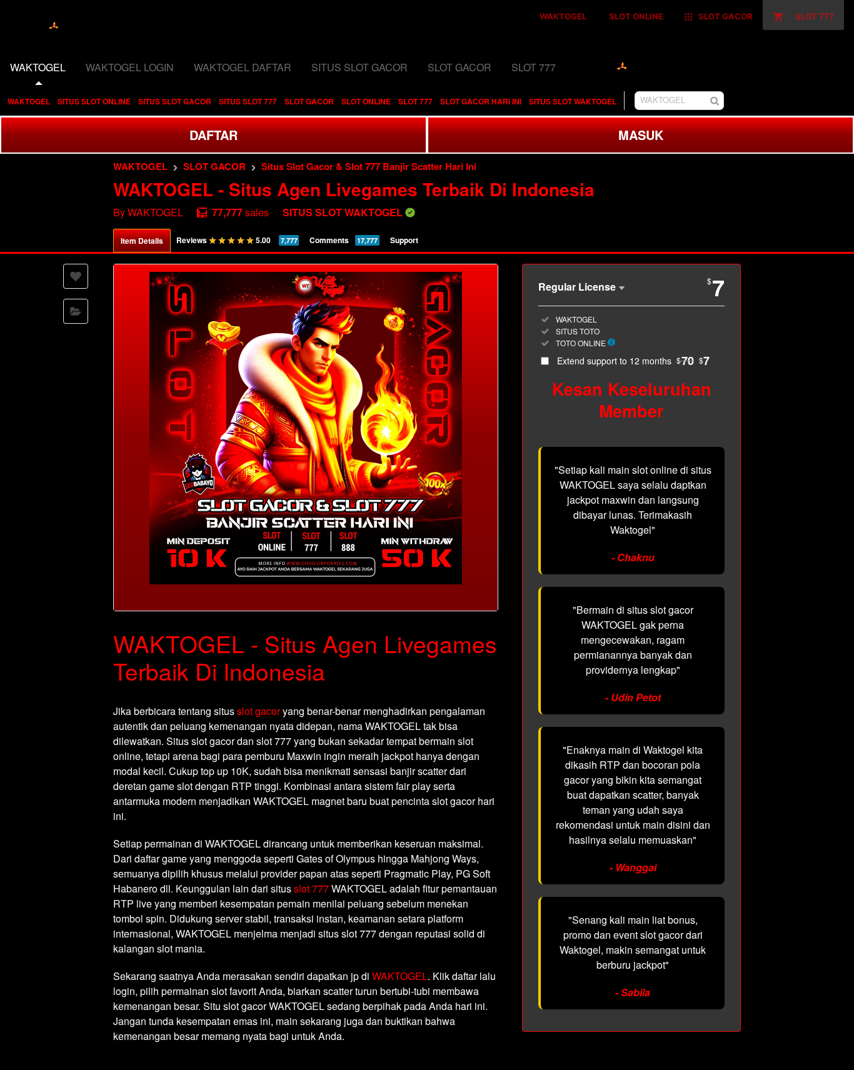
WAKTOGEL (29, 101)
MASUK (640, 135)
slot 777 (311, 888)
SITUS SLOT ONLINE (94, 101)
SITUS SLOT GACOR (174, 101)
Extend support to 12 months (633, 360)
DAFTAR (213, 135)
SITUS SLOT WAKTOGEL (572, 101)
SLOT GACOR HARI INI (480, 101)
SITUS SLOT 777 (248, 101)
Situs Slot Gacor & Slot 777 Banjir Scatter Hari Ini (368, 166)
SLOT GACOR (309, 101)
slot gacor (258, 711)
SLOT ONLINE (366, 101)
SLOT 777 (415, 101)
